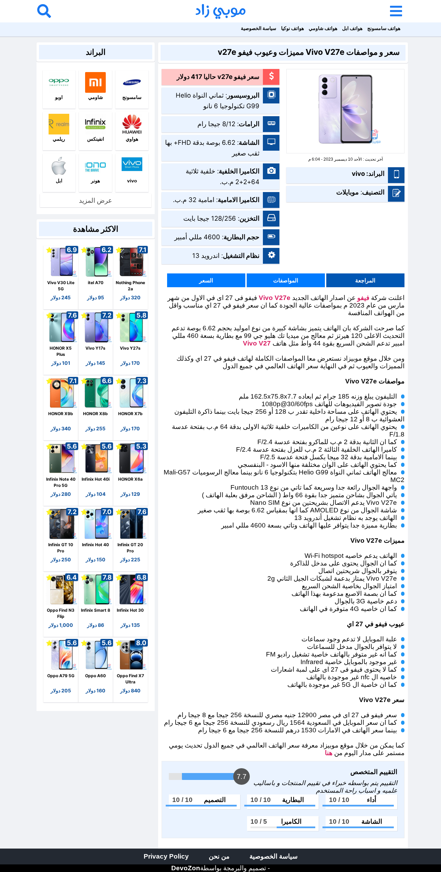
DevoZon (185, 868)
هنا (327, 752)
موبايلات (347, 192)
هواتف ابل (352, 28)
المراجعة (365, 280)
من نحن (219, 856)
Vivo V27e (274, 297)
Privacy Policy (166, 856)
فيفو (363, 297)
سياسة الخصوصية (258, 28)
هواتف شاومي (323, 28)
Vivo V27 (257, 343)
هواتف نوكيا (292, 28)
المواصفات (285, 280)
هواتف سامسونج (383, 28)
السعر (206, 280)
